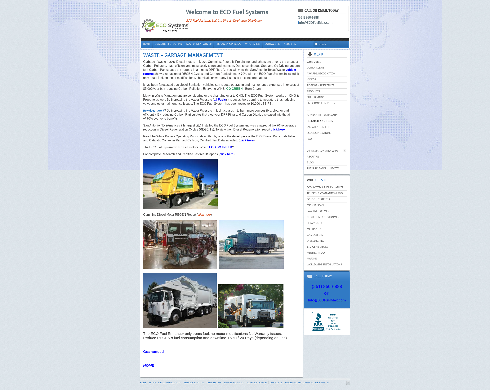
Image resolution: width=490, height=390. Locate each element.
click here (278, 129)
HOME (148, 365)
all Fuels (220, 99)
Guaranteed (153, 352)
